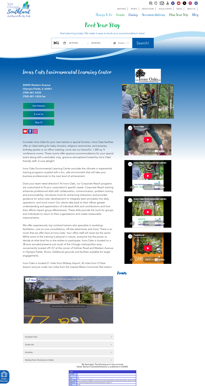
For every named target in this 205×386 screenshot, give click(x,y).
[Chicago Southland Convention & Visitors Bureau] (15, 9)
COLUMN (71, 374)
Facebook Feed (31, 337)
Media (179, 9)
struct (71, 371)
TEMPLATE (72, 382)
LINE (70, 378)
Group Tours (148, 9)
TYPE (70, 384)
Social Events (165, 9)
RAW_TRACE (72, 380)
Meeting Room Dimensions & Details (39, 360)
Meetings (121, 9)
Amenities (29, 352)
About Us (191, 9)
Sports (134, 9)
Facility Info (29, 345)
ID (70, 376)
